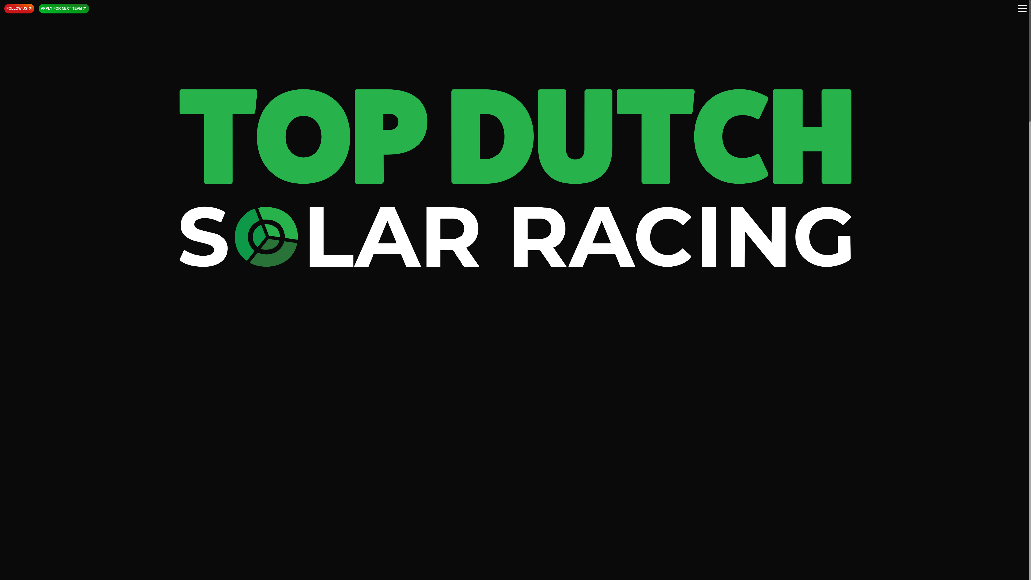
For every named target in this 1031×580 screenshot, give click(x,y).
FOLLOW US (16, 8)
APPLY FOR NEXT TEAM (61, 8)
